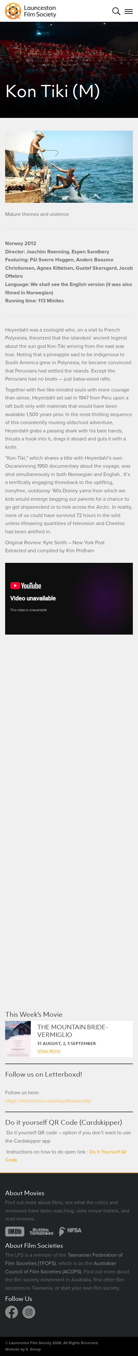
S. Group (33, 1349)
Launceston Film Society (30, 1343)
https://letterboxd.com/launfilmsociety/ (48, 1101)
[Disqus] (69, 730)
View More (48, 1051)
